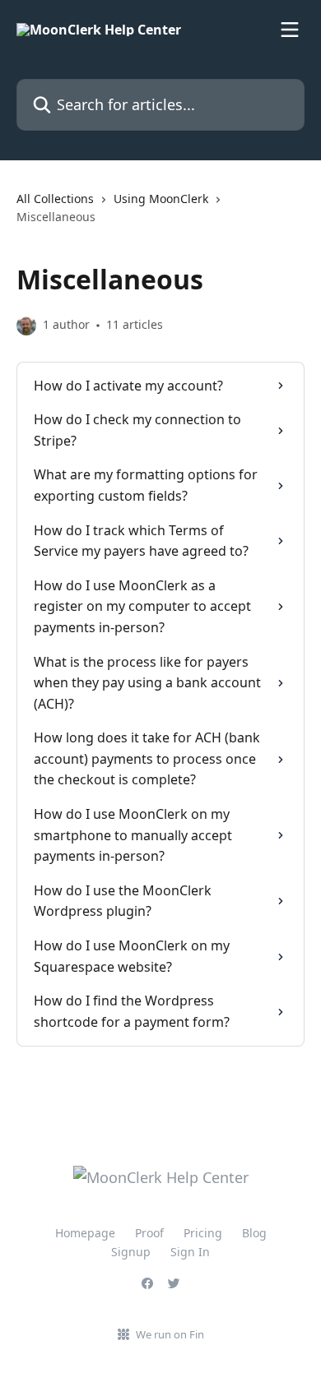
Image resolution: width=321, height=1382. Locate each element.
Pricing (203, 1233)
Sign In (190, 1252)
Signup (131, 1252)
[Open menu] (290, 29)
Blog (254, 1233)
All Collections (55, 198)
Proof (149, 1233)
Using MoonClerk (161, 198)
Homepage (85, 1233)
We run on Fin (170, 1334)
